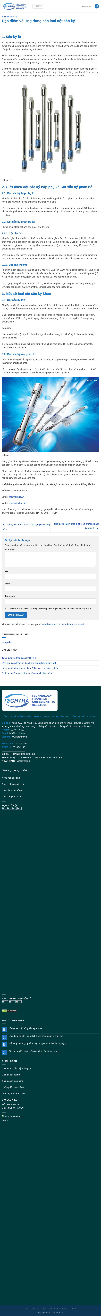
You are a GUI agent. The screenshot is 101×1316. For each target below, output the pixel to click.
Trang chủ (30, 1309)
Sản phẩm (7, 642)
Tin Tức (63, 1309)
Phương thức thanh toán (14, 1093)
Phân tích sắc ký (9, 17)
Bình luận (10, 549)
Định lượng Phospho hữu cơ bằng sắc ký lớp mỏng (27, 673)
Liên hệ (72, 1309)
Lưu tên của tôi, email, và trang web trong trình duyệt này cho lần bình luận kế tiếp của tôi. (51, 609)
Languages (86, 6)
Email (8, 584)
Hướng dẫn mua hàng (13, 1087)
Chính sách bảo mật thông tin (16, 1068)
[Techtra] (15, 6)
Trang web (10, 596)
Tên (7, 571)
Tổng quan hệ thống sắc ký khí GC (19, 658)
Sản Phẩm (53, 1309)
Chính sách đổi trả (11, 1075)
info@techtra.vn (16, 497)
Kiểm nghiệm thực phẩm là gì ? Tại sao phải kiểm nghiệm (30, 668)
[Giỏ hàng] (97, 6)
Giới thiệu (42, 1309)
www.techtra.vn (18, 503)
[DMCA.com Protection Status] (9, 1011)
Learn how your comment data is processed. (62, 624)
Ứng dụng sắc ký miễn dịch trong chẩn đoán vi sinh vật (29, 663)
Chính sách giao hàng (12, 1081)
